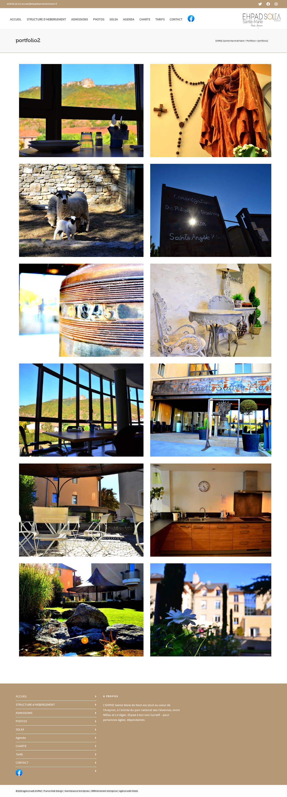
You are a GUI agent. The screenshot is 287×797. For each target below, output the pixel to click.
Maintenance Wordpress (77, 791)
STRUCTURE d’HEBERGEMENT (46, 19)
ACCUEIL (16, 19)
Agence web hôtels (128, 791)
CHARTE (144, 19)
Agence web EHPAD (32, 791)
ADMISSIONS (79, 19)
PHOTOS (98, 19)
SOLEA (113, 19)
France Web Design (53, 791)
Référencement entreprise (104, 791)
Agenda (128, 19)
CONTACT (176, 19)
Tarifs (160, 19)
